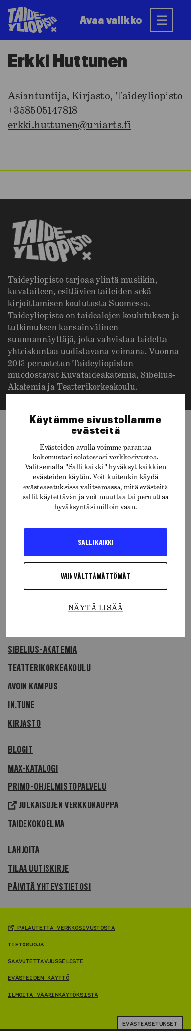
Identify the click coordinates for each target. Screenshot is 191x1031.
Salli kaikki (95, 542)
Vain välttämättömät (96, 576)
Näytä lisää (95, 608)
